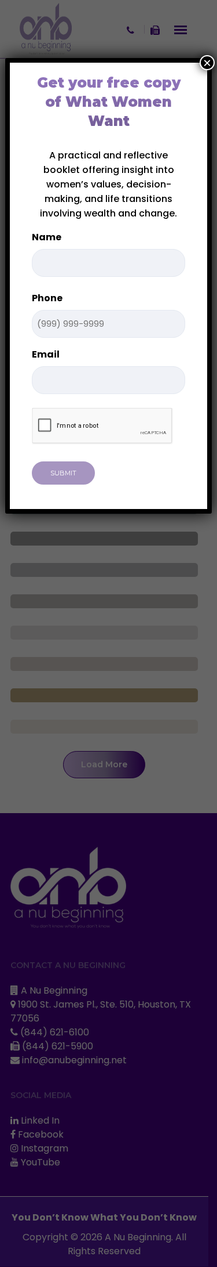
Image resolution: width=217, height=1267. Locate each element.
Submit (63, 473)
